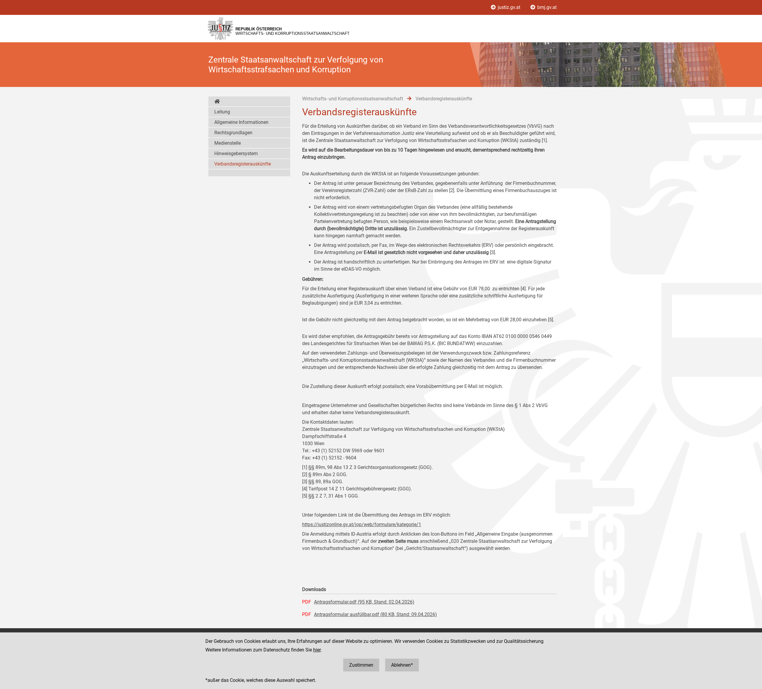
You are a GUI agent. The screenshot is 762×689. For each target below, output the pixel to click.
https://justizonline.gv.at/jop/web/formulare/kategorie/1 (361, 524)
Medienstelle (227, 143)
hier (317, 650)
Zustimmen (361, 665)
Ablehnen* (402, 665)
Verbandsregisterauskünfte (242, 164)
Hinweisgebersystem (236, 153)
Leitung (222, 112)
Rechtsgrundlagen (233, 132)
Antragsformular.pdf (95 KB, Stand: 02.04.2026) (364, 602)
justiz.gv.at (508, 7)
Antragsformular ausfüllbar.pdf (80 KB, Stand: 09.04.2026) (375, 614)
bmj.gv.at (546, 7)
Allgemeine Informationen (241, 122)
